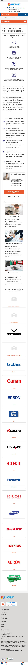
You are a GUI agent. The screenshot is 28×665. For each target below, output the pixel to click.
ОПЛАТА (3, 623)
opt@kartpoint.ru (18, 183)
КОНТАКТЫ (3, 614)
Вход (12, 11)
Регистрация (17, 11)
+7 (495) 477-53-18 (18, 185)
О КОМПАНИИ (4, 612)
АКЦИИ (2, 626)
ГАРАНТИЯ (3, 624)
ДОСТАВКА (3, 621)
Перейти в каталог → (14, 196)
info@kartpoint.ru (15, 9)
